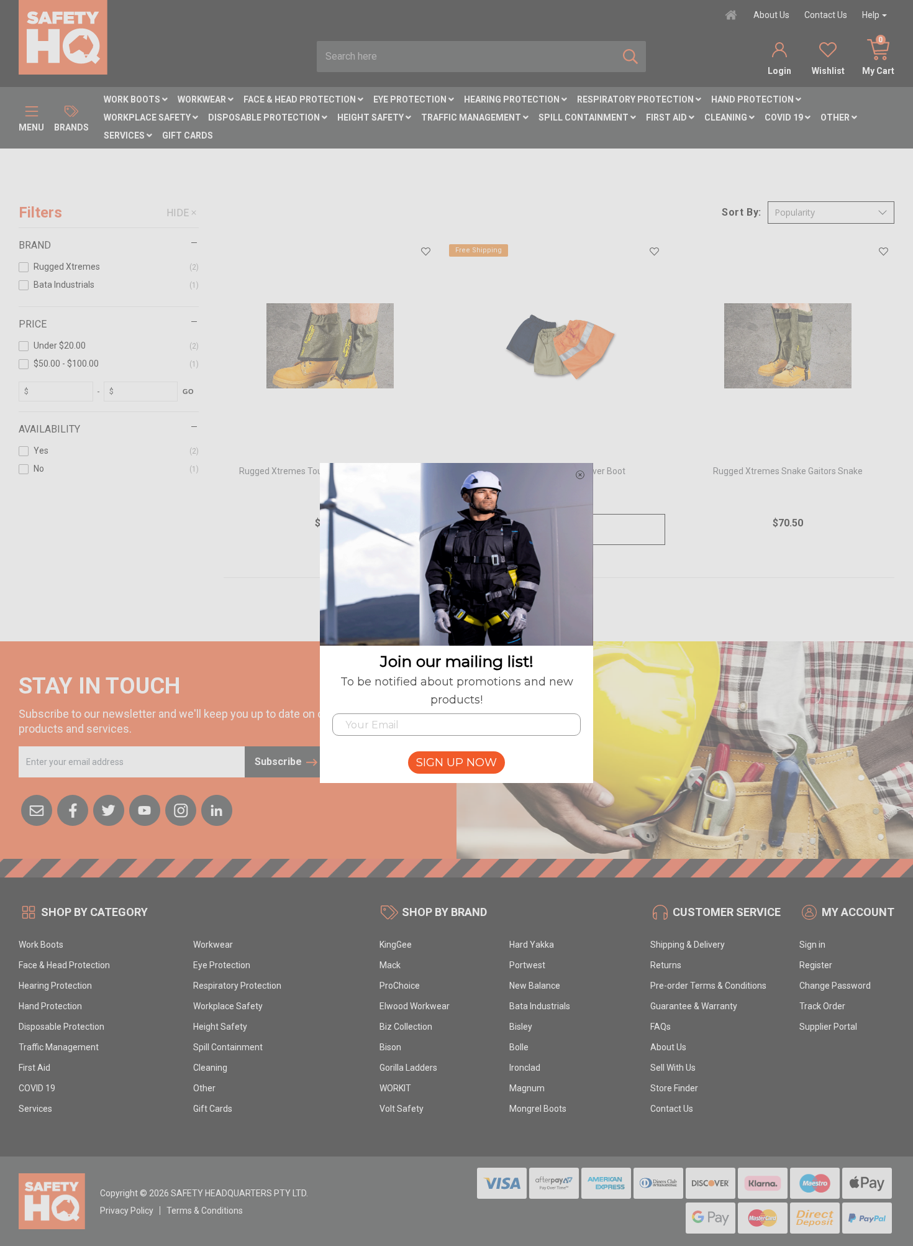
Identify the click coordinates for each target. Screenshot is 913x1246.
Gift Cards (187, 135)
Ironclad (524, 1068)
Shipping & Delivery (687, 945)
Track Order (822, 1006)
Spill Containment (584, 117)
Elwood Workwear (414, 1006)
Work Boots (133, 99)
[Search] (630, 56)
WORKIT (395, 1088)
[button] (831, 212)
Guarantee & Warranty (693, 1006)
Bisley (520, 1027)
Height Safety (371, 117)
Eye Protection (410, 99)
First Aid (667, 117)
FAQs (660, 1027)
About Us (771, 15)
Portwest (527, 965)
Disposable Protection (265, 117)
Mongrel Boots (537, 1109)
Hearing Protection (512, 99)
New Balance (534, 986)
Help (870, 15)
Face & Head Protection (300, 99)
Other (836, 117)
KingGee (395, 945)
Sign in (812, 945)
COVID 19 (785, 117)
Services (125, 135)
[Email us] (36, 809)
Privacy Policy (126, 1210)
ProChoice (399, 986)
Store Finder (674, 1088)
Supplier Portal (828, 1027)
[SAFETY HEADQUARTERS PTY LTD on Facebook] (72, 809)
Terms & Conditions (204, 1210)
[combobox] (466, 56)
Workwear (203, 99)
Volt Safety (401, 1109)
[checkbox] (109, 269)
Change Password (835, 986)
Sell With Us (673, 1068)
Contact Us (825, 15)
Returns (665, 965)
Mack (390, 965)
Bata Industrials (539, 1006)
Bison (390, 1047)
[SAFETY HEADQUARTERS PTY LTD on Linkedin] (216, 809)
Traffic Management (472, 117)
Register (815, 965)
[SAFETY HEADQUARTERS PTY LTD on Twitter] (108, 809)
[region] (109, 411)
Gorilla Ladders (408, 1068)
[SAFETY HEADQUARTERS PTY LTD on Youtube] (144, 809)
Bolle (519, 1047)
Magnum (527, 1088)
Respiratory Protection (636, 99)
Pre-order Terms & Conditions (708, 986)
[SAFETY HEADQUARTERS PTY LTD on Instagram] (180, 809)
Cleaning (726, 117)
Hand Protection (753, 99)
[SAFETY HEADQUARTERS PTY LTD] (63, 37)
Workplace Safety (148, 117)
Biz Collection (405, 1027)
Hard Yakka (531, 945)
